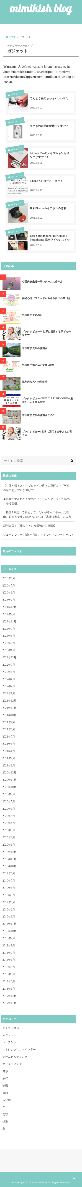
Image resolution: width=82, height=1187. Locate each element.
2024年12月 (9, 607)
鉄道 (5, 1121)
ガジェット (17, 94)
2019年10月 (9, 866)
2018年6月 (9, 959)
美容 (5, 1114)
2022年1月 (9, 693)
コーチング (9, 1042)
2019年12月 (9, 852)
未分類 (7, 1100)
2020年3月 (9, 830)
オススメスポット (14, 1028)
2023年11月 (9, 621)
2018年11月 (9, 923)
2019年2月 (9, 909)
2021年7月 (9, 736)
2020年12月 (9, 772)
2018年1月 (9, 988)
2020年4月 (9, 823)
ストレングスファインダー (19, 1049)
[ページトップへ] (74, 1178)
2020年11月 (9, 779)
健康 (5, 1071)
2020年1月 (9, 844)
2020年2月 (9, 837)
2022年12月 (9, 657)
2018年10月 (9, 931)
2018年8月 (9, 945)
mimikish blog (41, 8)
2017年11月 (9, 1003)
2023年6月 (9, 643)
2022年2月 (9, 686)
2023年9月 (9, 628)
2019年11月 (9, 859)
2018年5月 (9, 967)
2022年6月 (9, 672)
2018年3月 (9, 974)
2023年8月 (9, 635)
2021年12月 (9, 700)
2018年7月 (9, 952)
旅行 (5, 1078)
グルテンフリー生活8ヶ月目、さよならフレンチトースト (38, 534)
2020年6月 (9, 808)
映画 (5, 1085)
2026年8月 (9, 578)
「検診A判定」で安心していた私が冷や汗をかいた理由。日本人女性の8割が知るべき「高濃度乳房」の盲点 (37, 514)
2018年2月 (9, 981)
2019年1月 (9, 916)
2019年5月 (9, 895)
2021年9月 (9, 722)
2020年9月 (9, 794)
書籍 (5, 1092)
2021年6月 (9, 743)
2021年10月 (9, 715)
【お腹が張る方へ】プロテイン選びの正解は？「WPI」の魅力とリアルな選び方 (37, 488)
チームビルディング (15, 1056)
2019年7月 (9, 880)
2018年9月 (9, 938)
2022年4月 (9, 679)
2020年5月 (9, 816)
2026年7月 (9, 585)
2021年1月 (9, 765)
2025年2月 (9, 599)
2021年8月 (9, 729)
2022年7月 (9, 664)
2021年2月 (9, 758)
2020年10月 (9, 787)
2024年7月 (9, 614)
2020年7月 (9, 801)
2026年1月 (9, 592)
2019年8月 (9, 873)
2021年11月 (9, 707)
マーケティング (12, 1064)
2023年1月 (9, 650)
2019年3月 (9, 902)
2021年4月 (9, 751)
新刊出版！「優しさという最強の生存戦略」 (31, 525)
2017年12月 (9, 996)
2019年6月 (9, 887)
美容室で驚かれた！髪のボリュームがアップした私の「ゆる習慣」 (36, 501)
